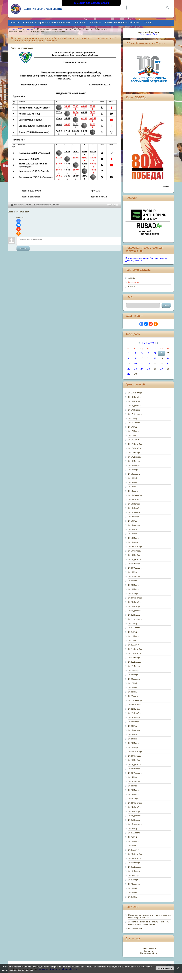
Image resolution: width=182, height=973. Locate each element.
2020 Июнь (133, 585)
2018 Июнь (133, 482)
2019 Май (132, 529)
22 (128, 368)
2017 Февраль (134, 414)
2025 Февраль (134, 824)
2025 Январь (134, 820)
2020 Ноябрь (134, 606)
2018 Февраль (134, 465)
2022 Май (132, 683)
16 (135, 363)
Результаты (18, 205)
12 (155, 358)
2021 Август (133, 645)
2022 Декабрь (134, 713)
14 (168, 358)
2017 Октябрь (134, 448)
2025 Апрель (134, 833)
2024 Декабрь (134, 816)
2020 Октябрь (134, 602)
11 (148, 358)
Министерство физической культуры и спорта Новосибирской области (149, 916)
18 (148, 363)
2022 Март (133, 675)
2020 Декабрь (134, 610)
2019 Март (133, 521)
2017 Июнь (133, 431)
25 (148, 368)
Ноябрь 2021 (148, 343)
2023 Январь (134, 717)
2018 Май (132, 478)
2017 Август (133, 440)
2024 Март (133, 777)
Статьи (131, 287)
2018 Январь (134, 461)
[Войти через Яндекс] (18, 229)
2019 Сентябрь (135, 546)
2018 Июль (133, 487)
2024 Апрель (134, 781)
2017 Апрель (134, 422)
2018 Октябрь (134, 499)
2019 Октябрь (134, 551)
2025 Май (132, 837)
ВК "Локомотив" (135, 928)
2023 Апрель (134, 730)
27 (161, 368)
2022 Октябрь (134, 704)
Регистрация (145, 34)
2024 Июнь (133, 790)
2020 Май (132, 581)
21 (168, 363)
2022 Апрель (134, 679)
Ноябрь (28, 29)
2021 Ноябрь (134, 657)
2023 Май (132, 734)
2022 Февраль (134, 670)
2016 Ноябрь (134, 401)
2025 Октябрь (134, 858)
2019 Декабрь (134, 559)
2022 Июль (133, 692)
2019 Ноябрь (134, 555)
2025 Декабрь (134, 867)
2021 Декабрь (134, 662)
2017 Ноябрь (134, 452)
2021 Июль (133, 640)
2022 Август (133, 696)
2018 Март (133, 469)
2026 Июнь (133, 892)
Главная (11, 29)
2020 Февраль (134, 568)
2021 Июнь (133, 636)
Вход (155, 34)
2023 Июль (133, 743)
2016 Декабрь (134, 405)
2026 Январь (134, 871)
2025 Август (133, 850)
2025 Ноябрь (134, 863)
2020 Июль (133, 589)
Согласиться (164, 968)
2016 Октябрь (134, 397)
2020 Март (133, 572)
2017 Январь (134, 410)
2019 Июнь (133, 534)
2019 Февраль (134, 516)
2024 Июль (133, 794)
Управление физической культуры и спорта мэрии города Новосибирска (148, 923)
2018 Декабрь (134, 508)
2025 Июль (133, 845)
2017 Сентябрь (135, 444)
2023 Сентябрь (135, 751)
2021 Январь (134, 615)
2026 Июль (133, 897)
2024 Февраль (134, 773)
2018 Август (133, 491)
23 (135, 368)
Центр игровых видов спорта (42, 8)
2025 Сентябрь (135, 854)
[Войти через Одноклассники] (18, 233)
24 (141, 368)
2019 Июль (133, 538)
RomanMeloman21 (43, 205)
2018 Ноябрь (134, 504)
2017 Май (132, 427)
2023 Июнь (133, 739)
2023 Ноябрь (134, 760)
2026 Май (132, 888)
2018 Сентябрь (135, 495)
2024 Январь (134, 769)
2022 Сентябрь (135, 700)
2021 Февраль (134, 619)
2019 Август (133, 542)
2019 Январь (134, 512)
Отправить (23, 248)
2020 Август (133, 593)
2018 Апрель (134, 474)
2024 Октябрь (134, 807)
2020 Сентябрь (135, 598)
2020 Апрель (134, 576)
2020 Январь (134, 563)
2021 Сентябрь (135, 649)
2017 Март (133, 418)
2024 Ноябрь (134, 811)
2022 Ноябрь (134, 709)
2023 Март (133, 726)
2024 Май (132, 786)
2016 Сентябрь (135, 393)
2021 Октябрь (134, 653)
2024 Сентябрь (135, 803)
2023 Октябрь (134, 756)
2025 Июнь (133, 841)
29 (128, 373)
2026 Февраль (134, 875)
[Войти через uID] (18, 221)
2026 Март (133, 880)
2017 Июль (133, 435)
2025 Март (133, 828)
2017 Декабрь (134, 457)
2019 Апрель (134, 525)
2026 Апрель (134, 884)
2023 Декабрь (134, 764)
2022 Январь (134, 666)
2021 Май (132, 632)
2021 (20, 29)
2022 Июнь (133, 687)
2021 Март (133, 623)
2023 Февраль (134, 722)
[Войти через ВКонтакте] (18, 225)
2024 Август (133, 798)
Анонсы (131, 278)
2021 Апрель (134, 628)
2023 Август (133, 747)
